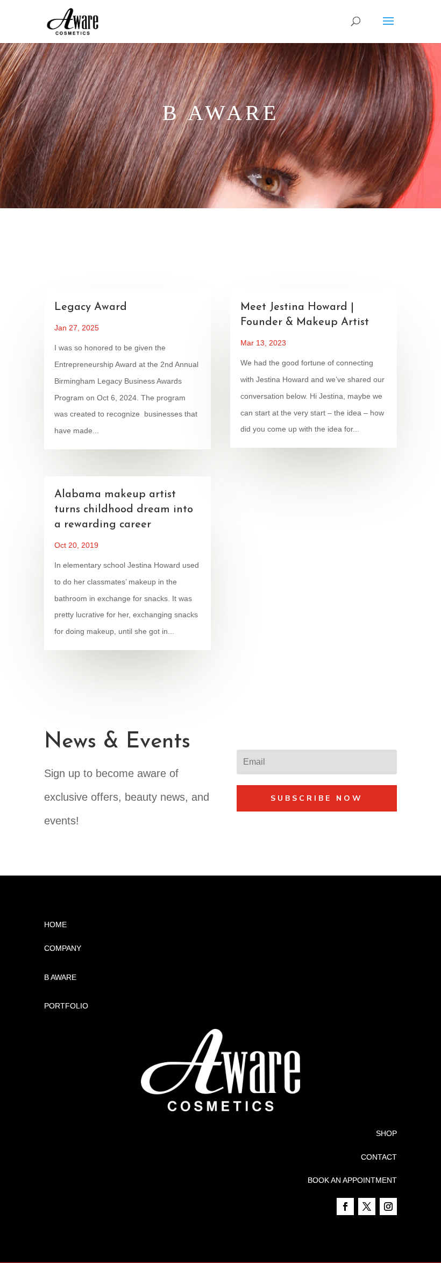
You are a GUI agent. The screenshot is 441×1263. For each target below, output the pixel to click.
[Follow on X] (366, 1206)
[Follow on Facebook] (345, 1206)
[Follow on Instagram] (388, 1206)
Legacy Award (90, 307)
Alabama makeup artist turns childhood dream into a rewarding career (123, 509)
